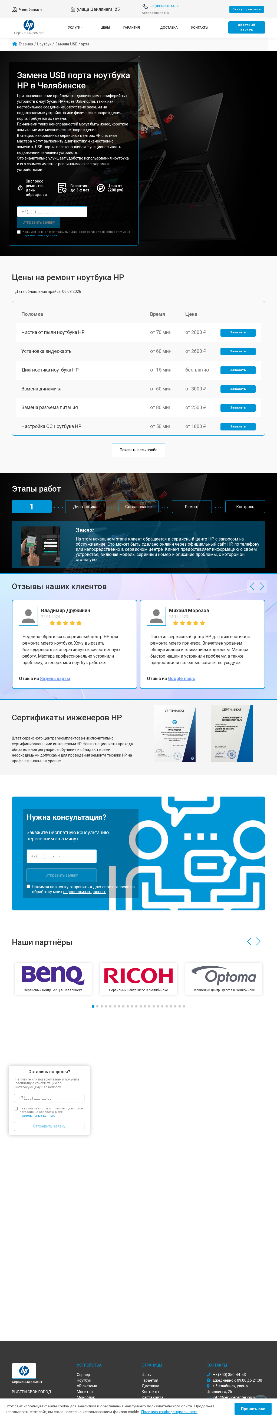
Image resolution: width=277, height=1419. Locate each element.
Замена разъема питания (49, 407)
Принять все (253, 1409)
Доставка (169, 27)
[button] (252, 586)
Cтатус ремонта (246, 9)
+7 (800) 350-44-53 (164, 6)
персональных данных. (40, 235)
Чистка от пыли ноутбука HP (53, 332)
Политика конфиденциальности (169, 1412)
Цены (105, 27)
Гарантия (131, 27)
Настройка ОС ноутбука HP (51, 426)
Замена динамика (41, 389)
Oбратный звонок (246, 27)
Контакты (199, 27)
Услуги (74, 27)
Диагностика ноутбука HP (50, 370)
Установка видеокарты (47, 351)
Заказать (238, 332)
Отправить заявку (38, 222)
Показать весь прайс (138, 450)
